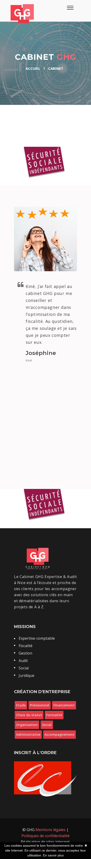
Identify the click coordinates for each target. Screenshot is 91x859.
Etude (21, 705)
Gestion (25, 653)
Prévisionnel (39, 705)
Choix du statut (29, 715)
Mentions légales (50, 829)
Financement (64, 705)
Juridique (26, 675)
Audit (23, 660)
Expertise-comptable (37, 638)
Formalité (54, 715)
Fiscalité (25, 645)
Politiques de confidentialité (45, 835)
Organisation (27, 724)
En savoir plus (53, 855)
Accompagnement (59, 734)
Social (24, 668)
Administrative (28, 734)
